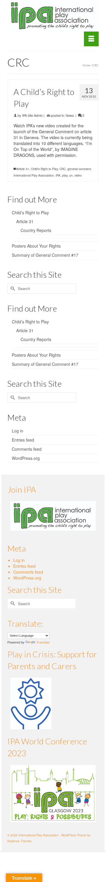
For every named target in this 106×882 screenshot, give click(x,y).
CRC (62, 169)
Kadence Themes (19, 841)
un (71, 175)
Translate (43, 642)
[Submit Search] (11, 288)
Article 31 (22, 169)
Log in (17, 431)
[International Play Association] (53, 15)
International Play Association (34, 175)
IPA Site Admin (32, 115)
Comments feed (27, 449)
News (70, 115)
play (64, 175)
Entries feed (23, 440)
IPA (58, 175)
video (78, 175)
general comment (79, 169)
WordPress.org (26, 458)
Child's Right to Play (44, 169)
